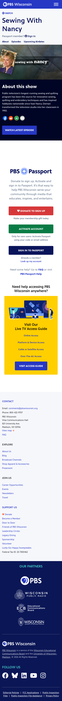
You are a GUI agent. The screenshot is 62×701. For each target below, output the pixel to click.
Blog (4, 455)
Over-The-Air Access (31, 356)
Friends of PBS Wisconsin (14, 526)
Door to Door (8, 522)
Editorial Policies (11, 692)
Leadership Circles (11, 531)
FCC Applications (31, 692)
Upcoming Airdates (34, 41)
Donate (8, 514)
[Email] (22, 118)
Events (5, 489)
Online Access (31, 335)
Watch (8, 13)
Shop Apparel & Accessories (15, 464)
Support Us (9, 507)
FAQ (40, 269)
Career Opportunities (12, 485)
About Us (6, 451)
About (5, 41)
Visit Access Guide (31, 366)
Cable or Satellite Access (31, 349)
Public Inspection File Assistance (26, 695)
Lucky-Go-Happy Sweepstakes (16, 547)
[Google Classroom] (16, 118)
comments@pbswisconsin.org (23, 408)
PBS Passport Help (31, 274)
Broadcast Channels (11, 459)
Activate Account (31, 229)
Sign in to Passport (31, 250)
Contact (8, 401)
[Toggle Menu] (56, 4)
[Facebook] (5, 118)
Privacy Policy (52, 695)
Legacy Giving (9, 535)
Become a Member (11, 518)
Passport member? (19, 36)
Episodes (16, 41)
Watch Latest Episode (19, 130)
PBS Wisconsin (9, 650)
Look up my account (31, 261)
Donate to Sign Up (32, 211)
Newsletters (8, 493)
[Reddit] (11, 118)
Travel (5, 497)
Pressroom (7, 468)
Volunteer (7, 543)
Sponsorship (8, 539)
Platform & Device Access (31, 342)
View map (7, 430)
